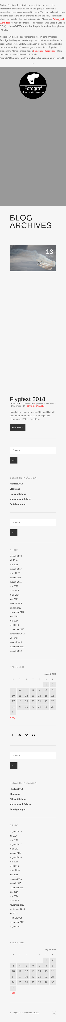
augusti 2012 (16, 651)
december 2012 (17, 646)
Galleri (40, 406)
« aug (12, 717)
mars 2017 (15, 573)
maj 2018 (14, 564)
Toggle (33, 63)
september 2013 (17, 634)
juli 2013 (13, 638)
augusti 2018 (16, 556)
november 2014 (17, 612)
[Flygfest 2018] (33, 318)
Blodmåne (15, 489)
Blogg (30, 406)
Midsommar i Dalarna (20, 499)
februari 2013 (16, 642)
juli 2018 (13, 560)
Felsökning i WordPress (44, 51)
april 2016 (14, 590)
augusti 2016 (16, 582)
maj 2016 (14, 586)
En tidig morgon (18, 504)
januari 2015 (15, 608)
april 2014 (14, 625)
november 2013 (17, 629)
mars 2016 (15, 595)
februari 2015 (16, 603)
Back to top (54, 1013)
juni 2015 (14, 599)
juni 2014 (14, 616)
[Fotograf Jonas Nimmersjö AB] (33, 85)
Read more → (17, 427)
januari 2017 (15, 577)
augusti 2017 (16, 569)
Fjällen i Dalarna (18, 494)
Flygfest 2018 (27, 399)
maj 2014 (14, 621)
